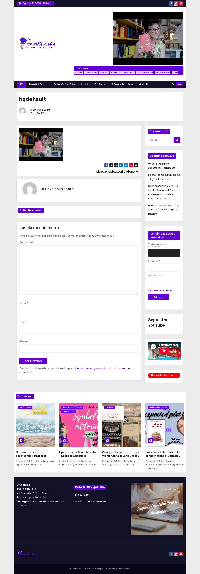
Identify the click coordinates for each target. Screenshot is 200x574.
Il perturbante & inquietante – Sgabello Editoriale (77, 454)
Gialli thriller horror (145, 72)
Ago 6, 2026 (26, 461)
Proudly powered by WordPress (85, 568)
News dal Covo (37, 84)
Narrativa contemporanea (122, 72)
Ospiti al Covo (25, 407)
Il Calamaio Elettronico (72, 407)
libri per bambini (162, 72)
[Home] (21, 84)
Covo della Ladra (41, 110)
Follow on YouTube (64, 84)
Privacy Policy (81, 495)
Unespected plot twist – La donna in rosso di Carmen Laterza (163, 209)
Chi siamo (100, 84)
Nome (23, 303)
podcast (78, 72)
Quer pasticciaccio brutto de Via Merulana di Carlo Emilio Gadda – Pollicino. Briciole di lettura (120, 457)
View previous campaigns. (160, 290)
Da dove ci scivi (155, 275)
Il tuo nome (154, 261)
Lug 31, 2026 (69, 461)
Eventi (84, 84)
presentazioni (91, 72)
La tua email (154, 246)
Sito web (24, 341)
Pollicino (109, 407)
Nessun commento (30, 464)
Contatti (143, 84)
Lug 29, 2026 (112, 461)
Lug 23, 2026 (156, 461)
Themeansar (124, 568)
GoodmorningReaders (158, 407)
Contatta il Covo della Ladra (90, 501)
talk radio (104, 72)
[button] (173, 84)
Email (23, 322)
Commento (27, 242)
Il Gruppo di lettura (122, 84)
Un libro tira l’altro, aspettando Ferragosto (31, 454)
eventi (175, 72)
